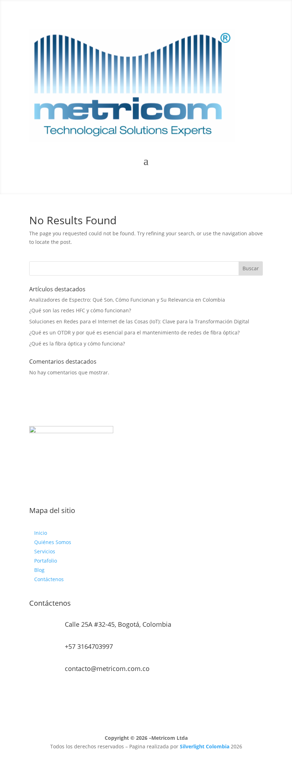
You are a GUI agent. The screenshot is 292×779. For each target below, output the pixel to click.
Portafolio (45, 560)
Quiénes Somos (52, 542)
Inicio (40, 532)
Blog (39, 570)
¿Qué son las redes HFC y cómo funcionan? (80, 310)
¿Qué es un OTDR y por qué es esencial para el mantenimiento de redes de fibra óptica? (134, 332)
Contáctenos (49, 579)
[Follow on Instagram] (139, 487)
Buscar (251, 268)
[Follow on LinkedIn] (153, 487)
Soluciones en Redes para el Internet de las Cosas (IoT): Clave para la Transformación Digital (139, 321)
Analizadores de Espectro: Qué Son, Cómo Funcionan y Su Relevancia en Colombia (127, 299)
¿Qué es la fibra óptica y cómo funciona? (77, 343)
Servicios (44, 551)
